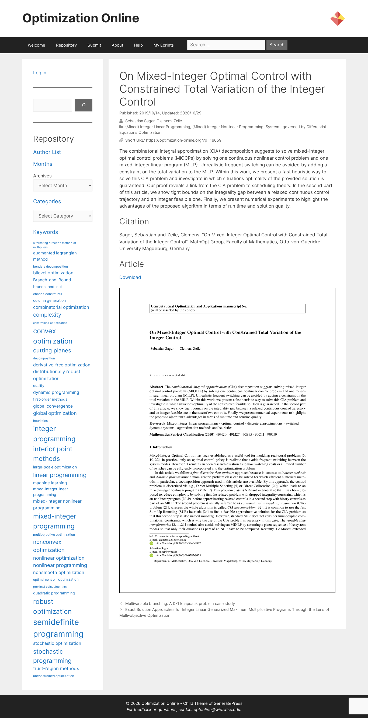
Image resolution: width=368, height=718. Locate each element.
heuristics (40, 421)
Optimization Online (80, 17)
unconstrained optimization (53, 676)
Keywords (45, 232)
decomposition (44, 358)
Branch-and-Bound (52, 279)
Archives (42, 175)
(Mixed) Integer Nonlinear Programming (227, 126)
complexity (47, 314)
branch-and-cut (47, 286)
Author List (47, 152)
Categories (47, 201)
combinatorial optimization (61, 307)
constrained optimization (50, 323)
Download (130, 277)
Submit (94, 45)
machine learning (50, 482)
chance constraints (47, 294)
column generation (49, 300)
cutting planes (52, 350)
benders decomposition (50, 266)
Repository (66, 45)
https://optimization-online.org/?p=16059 (183, 140)
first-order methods (50, 399)
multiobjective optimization (54, 535)
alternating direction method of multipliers (54, 245)
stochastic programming (52, 656)
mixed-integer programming (54, 521)
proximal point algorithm (50, 587)
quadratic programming (54, 593)
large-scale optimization (55, 467)
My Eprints (164, 45)
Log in (39, 72)
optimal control (44, 579)
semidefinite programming (58, 628)
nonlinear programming (60, 565)
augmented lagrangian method (55, 256)
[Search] (83, 105)
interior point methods (52, 454)
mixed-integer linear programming (50, 492)
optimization (68, 579)
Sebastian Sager (139, 120)
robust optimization (52, 606)
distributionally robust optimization (56, 375)
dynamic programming (56, 392)
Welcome (36, 45)
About (117, 45)
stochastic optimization (57, 643)
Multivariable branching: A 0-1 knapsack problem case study (180, 603)
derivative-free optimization (61, 364)
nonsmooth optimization (58, 572)
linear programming (59, 474)
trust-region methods (56, 668)
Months (42, 164)
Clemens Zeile (169, 120)
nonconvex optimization (49, 545)
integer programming (54, 434)
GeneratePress (228, 703)
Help (138, 45)
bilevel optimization (53, 272)
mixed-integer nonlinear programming (57, 504)
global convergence (53, 406)
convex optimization (52, 336)
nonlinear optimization (59, 558)
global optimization (55, 413)
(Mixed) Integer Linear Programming (157, 126)
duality (38, 385)
